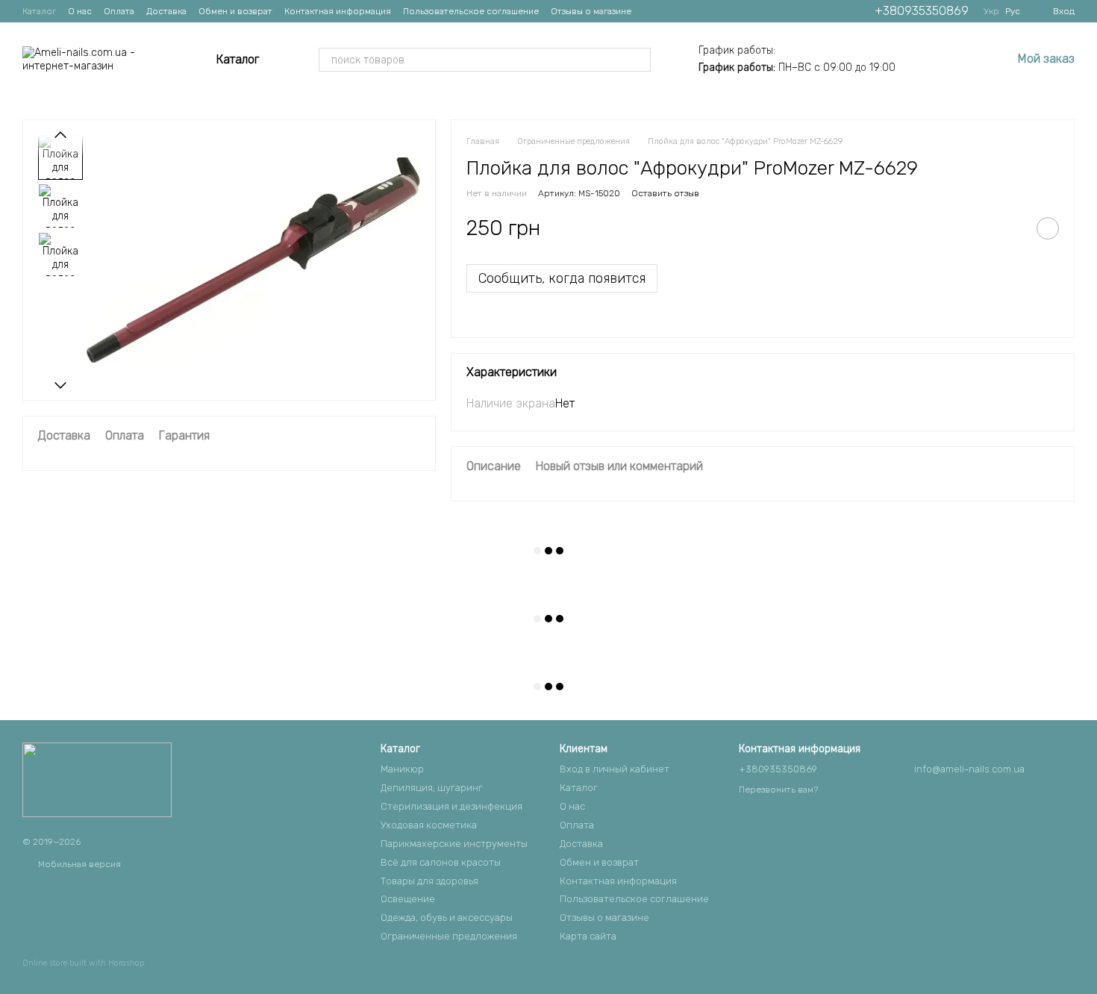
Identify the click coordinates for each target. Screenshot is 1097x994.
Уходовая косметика (429, 825)
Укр (991, 11)
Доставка (166, 11)
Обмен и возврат (235, 11)
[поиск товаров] (639, 60)
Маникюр (402, 769)
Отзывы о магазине (591, 11)
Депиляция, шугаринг (432, 787)
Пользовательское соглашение (471, 11)
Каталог (39, 11)
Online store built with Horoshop (83, 963)
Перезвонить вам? (778, 789)
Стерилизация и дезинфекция (451, 806)
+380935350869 (922, 11)
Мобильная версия (78, 864)
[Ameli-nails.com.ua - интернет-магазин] (97, 779)
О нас (80, 11)
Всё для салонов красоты (441, 862)
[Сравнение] (922, 60)
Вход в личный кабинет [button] (614, 769)
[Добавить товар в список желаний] (1048, 228)
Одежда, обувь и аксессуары (447, 917)
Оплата (119, 11)
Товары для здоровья (429, 881)
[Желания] (961, 60)
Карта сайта (588, 936)
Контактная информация (337, 11)
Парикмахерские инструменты (454, 843)
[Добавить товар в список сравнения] (1010, 228)
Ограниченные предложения (449, 936)
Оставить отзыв (665, 193)
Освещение (408, 898)
